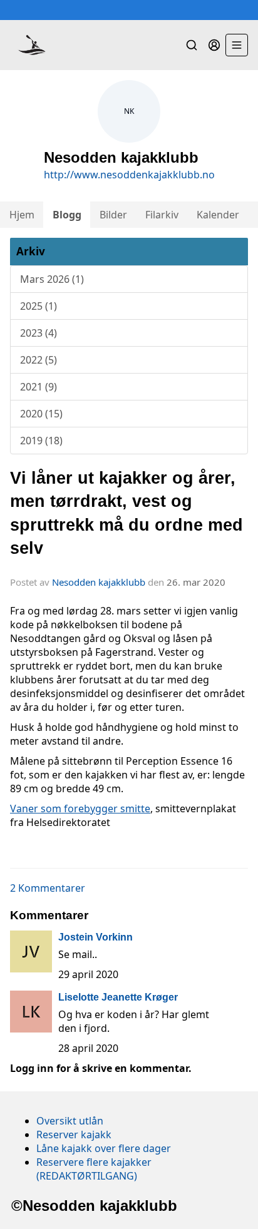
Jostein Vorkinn (95, 937)
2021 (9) (38, 387)
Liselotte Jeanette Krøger (118, 997)
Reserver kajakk (73, 1134)
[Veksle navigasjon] (236, 45)
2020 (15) (41, 414)
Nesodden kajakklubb (98, 582)
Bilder (113, 215)
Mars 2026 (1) (52, 279)
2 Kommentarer (47, 888)
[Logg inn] (214, 45)
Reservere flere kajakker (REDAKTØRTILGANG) (94, 1169)
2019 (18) (41, 440)
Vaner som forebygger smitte (80, 808)
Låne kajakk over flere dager (103, 1148)
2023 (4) (38, 333)
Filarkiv (161, 215)
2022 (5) (38, 360)
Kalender (218, 215)
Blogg (67, 215)
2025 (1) (38, 306)
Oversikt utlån (69, 1121)
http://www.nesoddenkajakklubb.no (129, 174)
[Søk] (191, 45)
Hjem (21, 215)
